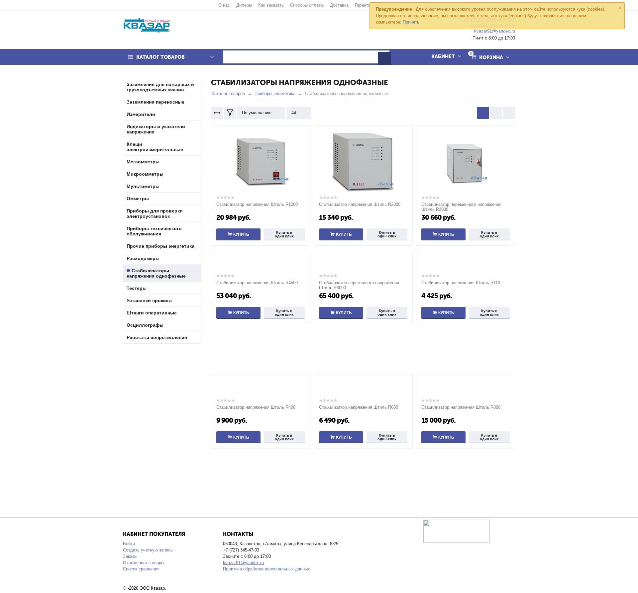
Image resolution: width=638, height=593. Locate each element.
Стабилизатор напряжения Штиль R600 (358, 407)
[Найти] (384, 58)
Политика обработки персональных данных (266, 568)
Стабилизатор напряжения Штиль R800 (460, 407)
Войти (129, 543)
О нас (224, 5)
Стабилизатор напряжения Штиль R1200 (257, 204)
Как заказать (271, 5)
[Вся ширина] (217, 113)
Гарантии (364, 5)
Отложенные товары (143, 562)
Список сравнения (141, 568)
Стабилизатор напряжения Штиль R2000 (359, 204)
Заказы (130, 556)
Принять (411, 22)
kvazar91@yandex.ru (243, 562)
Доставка (339, 5)
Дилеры (244, 5)
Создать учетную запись (148, 550)
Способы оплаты (307, 5)
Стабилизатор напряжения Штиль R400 (255, 407)
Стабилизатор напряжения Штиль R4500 (257, 282)
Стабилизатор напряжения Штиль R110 (460, 282)
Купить (241, 234)
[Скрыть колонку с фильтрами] (230, 113)
